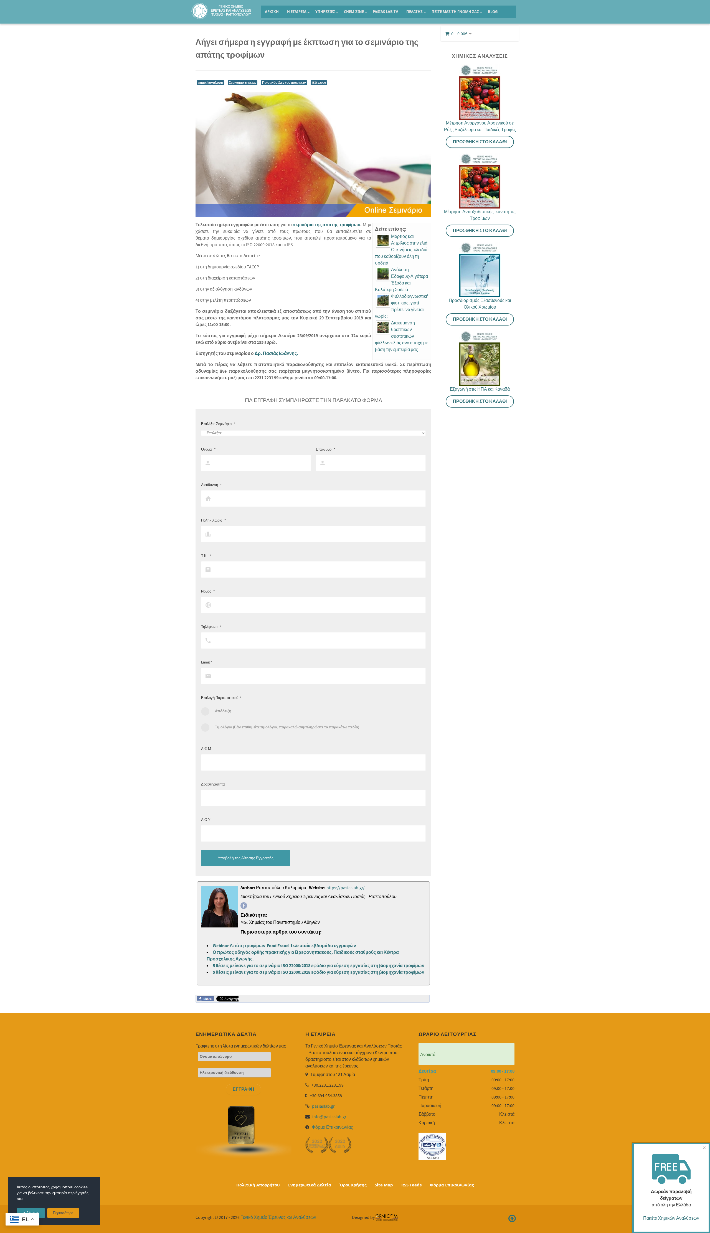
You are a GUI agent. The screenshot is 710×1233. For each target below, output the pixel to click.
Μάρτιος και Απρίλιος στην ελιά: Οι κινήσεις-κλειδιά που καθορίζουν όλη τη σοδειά (401, 250)
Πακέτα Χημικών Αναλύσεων (671, 1218)
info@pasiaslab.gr (329, 1116)
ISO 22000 (319, 83)
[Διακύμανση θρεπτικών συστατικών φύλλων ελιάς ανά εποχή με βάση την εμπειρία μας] (383, 327)
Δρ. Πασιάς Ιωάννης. (276, 353)
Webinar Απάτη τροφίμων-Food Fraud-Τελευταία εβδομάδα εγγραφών (284, 945)
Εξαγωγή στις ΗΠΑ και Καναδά (480, 389)
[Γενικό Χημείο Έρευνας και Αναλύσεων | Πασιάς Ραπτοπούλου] (221, 8)
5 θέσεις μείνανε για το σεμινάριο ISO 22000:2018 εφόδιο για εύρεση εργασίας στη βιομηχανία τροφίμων (318, 965)
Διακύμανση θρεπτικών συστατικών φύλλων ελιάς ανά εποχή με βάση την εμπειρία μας (401, 336)
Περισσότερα (63, 1213)
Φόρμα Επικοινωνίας (332, 1127)
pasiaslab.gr (323, 1106)
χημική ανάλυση (210, 83)
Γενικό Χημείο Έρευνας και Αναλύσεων (278, 1217)
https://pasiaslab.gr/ (345, 887)
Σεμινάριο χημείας (242, 83)
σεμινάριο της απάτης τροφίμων (326, 224)
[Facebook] (243, 905)
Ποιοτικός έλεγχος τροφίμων (284, 83)
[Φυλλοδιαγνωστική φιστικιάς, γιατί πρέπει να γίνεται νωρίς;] (383, 300)
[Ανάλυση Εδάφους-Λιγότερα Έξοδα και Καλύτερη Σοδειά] (383, 273)
